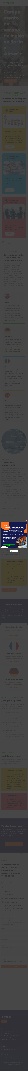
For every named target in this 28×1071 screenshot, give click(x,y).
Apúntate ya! (14, 551)
